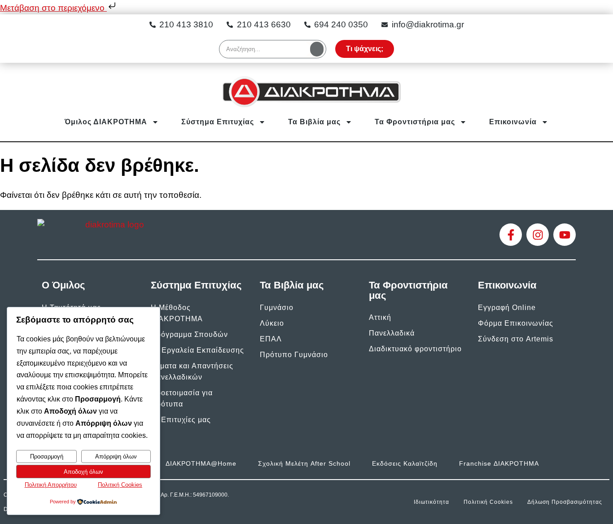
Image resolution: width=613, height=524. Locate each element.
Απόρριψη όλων (116, 456)
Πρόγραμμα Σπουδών (189, 334)
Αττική (380, 317)
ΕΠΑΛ (271, 339)
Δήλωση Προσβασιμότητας (564, 502)
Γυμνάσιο (276, 307)
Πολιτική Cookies (488, 502)
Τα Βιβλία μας (314, 122)
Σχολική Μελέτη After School (304, 463)
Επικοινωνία (513, 122)
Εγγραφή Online (507, 307)
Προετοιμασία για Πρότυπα (182, 398)
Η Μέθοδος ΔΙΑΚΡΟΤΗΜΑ (177, 313)
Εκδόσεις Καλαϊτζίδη (405, 463)
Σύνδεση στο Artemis (515, 339)
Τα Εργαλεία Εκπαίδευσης (197, 350)
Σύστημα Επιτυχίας (217, 122)
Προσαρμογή (46, 456)
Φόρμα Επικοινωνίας (515, 323)
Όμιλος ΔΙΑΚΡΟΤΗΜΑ (106, 122)
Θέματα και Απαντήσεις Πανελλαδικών (192, 371)
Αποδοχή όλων (83, 471)
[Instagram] (537, 234)
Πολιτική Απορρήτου (51, 484)
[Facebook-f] (510, 234)
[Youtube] (564, 234)
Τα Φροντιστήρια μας (415, 122)
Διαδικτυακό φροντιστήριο (415, 349)
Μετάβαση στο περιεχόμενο (53, 8)
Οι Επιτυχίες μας (181, 420)
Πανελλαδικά (392, 333)
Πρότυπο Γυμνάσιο (294, 354)
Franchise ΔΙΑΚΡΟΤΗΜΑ (499, 463)
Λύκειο (272, 323)
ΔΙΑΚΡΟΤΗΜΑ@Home (201, 463)
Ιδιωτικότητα (431, 502)
